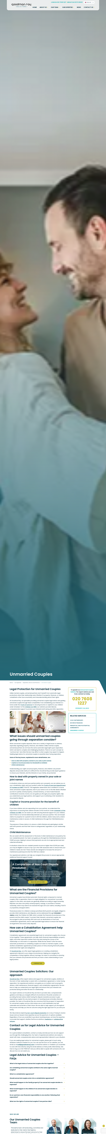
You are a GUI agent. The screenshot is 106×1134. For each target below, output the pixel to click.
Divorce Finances (76, 723)
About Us (43, 7)
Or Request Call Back (82, 708)
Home (35, 7)
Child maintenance (17, 765)
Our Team (54, 7)
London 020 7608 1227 (58, 2)
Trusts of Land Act (26, 705)
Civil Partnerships (76, 720)
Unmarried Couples (77, 730)
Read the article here (38, 882)
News (79, 7)
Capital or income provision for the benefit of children (29, 763)
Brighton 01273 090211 (75, 2)
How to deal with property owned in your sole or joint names (31, 761)
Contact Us (88, 7)
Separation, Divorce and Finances (31, 682)
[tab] (38, 1063)
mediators (48, 1019)
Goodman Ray (16, 951)
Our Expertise (67, 7)
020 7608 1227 (82, 701)
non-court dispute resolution (37, 1013)
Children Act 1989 (30, 707)
